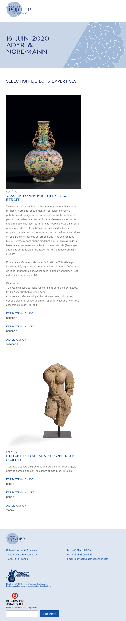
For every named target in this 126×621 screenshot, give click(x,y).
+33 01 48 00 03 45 (82, 554)
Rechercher (49, 613)
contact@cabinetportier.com (91, 558)
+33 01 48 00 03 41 (82, 550)
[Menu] (118, 6)
